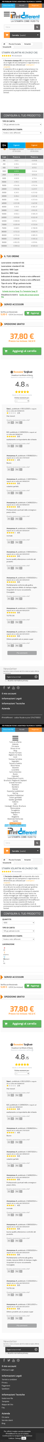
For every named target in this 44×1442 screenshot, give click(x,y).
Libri (15, 804)
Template (5, 1401)
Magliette (15, 817)
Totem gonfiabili (15, 798)
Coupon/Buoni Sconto (15, 778)
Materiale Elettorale (15, 819)
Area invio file (8, 5)
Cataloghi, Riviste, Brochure (15, 806)
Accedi (21, 5)
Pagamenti (6, 1386)
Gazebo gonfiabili (15, 800)
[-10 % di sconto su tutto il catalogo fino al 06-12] (22, 1)
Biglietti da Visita (15, 755)
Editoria (15, 802)
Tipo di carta (8, 121)
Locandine (15, 770)
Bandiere (15, 787)
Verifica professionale (9, 312)
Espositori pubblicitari (15, 791)
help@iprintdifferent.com (15, 825)
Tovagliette (15, 810)
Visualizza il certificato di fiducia (22, 375)
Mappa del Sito (7, 1404)
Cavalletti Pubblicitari (15, 795)
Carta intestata (15, 772)
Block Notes (15, 766)
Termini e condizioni (9, 1379)
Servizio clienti (7, 1420)
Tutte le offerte (15, 742)
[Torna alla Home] (4, 44)
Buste (15, 774)
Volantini (15, 768)
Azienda (15, 744)
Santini (15, 821)
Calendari (15, 776)
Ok (24, 1438)
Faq (3, 1408)
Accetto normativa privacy (18, 681)
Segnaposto (15, 813)
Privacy (5, 1383)
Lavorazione (8, 944)
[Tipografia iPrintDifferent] (25, 17)
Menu (15, 815)
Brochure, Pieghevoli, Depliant (15, 781)
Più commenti (22, 653)
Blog (15, 751)
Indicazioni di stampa (12, 129)
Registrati (35, 5)
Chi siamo (15, 746)
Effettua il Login (8, 1370)
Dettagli (18, 1438)
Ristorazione (15, 808)
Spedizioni (5, 1389)
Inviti (15, 757)
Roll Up (15, 793)
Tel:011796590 (15, 823)
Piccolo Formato (15, 753)
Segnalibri (15, 761)
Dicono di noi (15, 749)
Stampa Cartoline (15, 759)
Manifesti (15, 785)
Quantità (7, 919)
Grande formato (15, 783)
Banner (15, 789)
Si (10, 422)
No (18, 422)
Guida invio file (7, 1398)
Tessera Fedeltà (15, 763)
